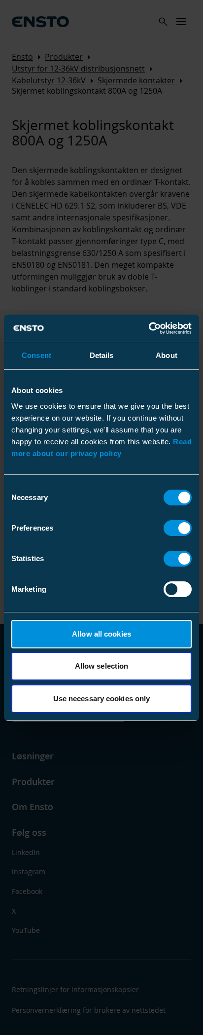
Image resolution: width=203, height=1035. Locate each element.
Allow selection (102, 666)
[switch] (178, 528)
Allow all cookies (101, 634)
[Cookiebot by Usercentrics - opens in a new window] (148, 328)
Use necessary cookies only (101, 698)
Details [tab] (102, 355)
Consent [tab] (36, 355)
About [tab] (166, 355)
